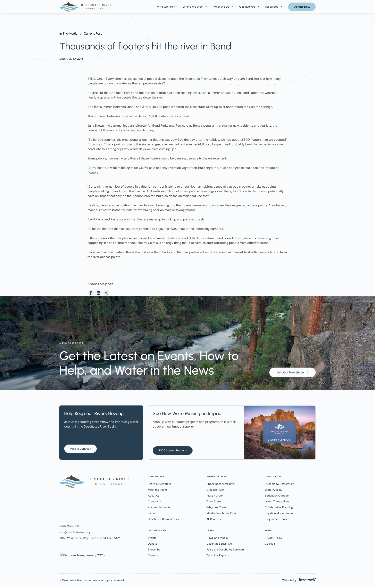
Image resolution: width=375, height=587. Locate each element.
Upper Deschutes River (220, 484)
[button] (167, 6)
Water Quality (273, 489)
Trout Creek (213, 501)
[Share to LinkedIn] (98, 293)
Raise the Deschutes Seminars (225, 549)
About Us (153, 495)
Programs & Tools (276, 519)
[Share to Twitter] (106, 293)
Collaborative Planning (279, 507)
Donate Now (302, 6)
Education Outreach (277, 495)
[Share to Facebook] (91, 293)
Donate (152, 543)
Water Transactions (277, 501)
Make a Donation (80, 448)
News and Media (217, 538)
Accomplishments (159, 507)
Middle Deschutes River (221, 513)
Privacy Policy (273, 538)
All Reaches (213, 519)
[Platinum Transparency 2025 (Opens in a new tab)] (82, 555)
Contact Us (155, 501)
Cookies (270, 543)
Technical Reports (217, 555)
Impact (152, 513)
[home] (85, 7)
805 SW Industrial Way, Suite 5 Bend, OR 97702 (89, 538)
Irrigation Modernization (279, 513)
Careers (153, 555)
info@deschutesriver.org (74, 532)
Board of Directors (159, 484)
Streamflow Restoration (279, 484)
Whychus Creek (216, 507)
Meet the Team (157, 489)
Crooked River (215, 489)
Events (152, 538)
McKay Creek (214, 495)
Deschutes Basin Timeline (164, 519)
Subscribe (154, 549)
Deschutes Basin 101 (219, 543)
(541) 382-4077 (69, 526)
